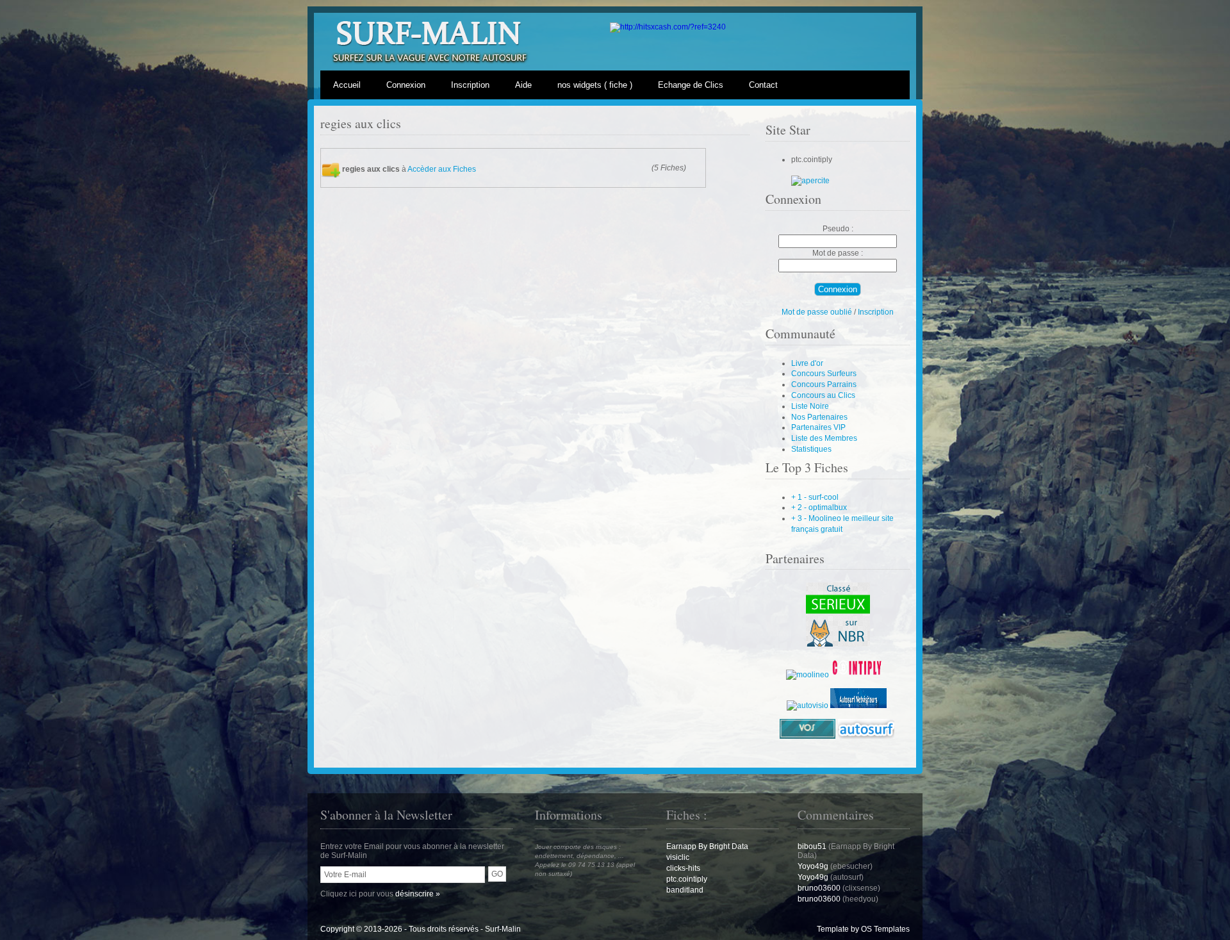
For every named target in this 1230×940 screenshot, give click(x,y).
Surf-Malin (503, 929)
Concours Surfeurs (824, 373)
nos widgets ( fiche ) (594, 85)
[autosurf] (858, 705)
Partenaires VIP (818, 427)
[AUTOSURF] (807, 705)
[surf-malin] (838, 643)
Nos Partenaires (819, 417)
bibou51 (812, 846)
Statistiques (811, 449)
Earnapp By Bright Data (707, 846)
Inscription (470, 85)
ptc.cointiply (686, 879)
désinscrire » (417, 893)
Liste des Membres (824, 438)
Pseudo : (838, 228)
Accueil (347, 85)
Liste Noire (810, 406)
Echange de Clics (690, 85)
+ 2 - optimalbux (819, 507)
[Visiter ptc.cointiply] (810, 180)
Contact (763, 85)
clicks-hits (683, 868)
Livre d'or (807, 363)
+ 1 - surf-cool (815, 497)
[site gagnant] (807, 674)
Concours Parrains (824, 384)
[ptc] (859, 674)
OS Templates (885, 929)
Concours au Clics (823, 395)
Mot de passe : (837, 253)
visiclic (677, 857)
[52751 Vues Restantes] (668, 26)
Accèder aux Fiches (441, 168)
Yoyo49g (814, 866)
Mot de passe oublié (817, 312)
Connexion (405, 85)
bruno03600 (819, 888)
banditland (684, 890)
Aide (523, 85)
